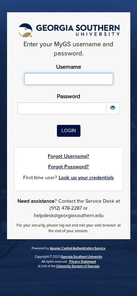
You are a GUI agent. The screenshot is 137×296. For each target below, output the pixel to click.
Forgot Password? (68, 167)
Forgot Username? (68, 156)
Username (68, 66)
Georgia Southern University (81, 257)
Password (68, 96)
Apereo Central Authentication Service (77, 248)
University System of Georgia (77, 266)
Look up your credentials (86, 178)
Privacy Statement (82, 262)
